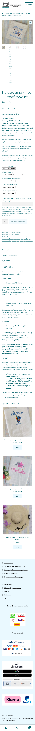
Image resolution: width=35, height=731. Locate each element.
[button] (30, 22)
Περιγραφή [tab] (5, 250)
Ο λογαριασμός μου (6, 728)
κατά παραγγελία (12, 239)
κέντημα (13, 237)
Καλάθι (27, 726)
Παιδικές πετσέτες (18, 13)
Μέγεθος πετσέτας (8, 172)
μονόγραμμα (23, 241)
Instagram (7, 595)
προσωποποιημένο (22, 237)
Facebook (7, 591)
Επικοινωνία (8, 584)
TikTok (6, 598)
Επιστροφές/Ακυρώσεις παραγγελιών (16, 570)
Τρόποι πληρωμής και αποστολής (15, 566)
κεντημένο (20, 239)
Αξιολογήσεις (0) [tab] (7, 261)
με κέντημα (27, 239)
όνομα (9, 237)
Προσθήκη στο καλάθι (18, 221)
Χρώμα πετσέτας (7, 166)
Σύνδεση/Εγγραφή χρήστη (12, 588)
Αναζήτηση (17, 728)
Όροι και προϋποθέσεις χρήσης (14, 577)
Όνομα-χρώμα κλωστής (9, 184)
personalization (6, 241)
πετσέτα (30, 241)
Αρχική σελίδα (8, 13)
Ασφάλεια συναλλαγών (11, 573)
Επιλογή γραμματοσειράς (10, 191)
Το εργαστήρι (8, 563)
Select (17, 447)
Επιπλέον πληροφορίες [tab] (9, 255)
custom (4, 239)
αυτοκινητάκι (15, 241)
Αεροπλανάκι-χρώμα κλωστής (11, 178)
